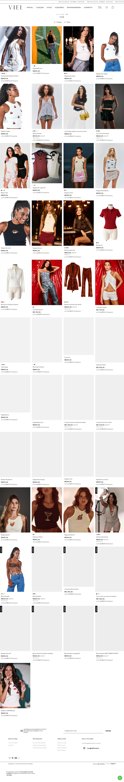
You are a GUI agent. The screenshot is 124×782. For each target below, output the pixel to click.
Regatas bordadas (74, 7)
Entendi (9, 775)
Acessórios (59, 7)
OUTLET (49, 7)
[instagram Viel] (84, 748)
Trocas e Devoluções (39, 742)
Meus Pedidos (61, 750)
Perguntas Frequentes (39, 745)
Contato (10, 745)
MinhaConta (100, 7)
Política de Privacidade (40, 747)
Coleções (40, 7)
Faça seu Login (61, 742)
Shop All (30, 7)
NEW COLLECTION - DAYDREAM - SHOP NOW (45, 1)
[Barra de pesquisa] (107, 7)
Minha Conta (61, 745)
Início (57, 14)
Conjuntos (88, 7)
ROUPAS (62, 14)
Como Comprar (13, 742)
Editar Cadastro (62, 747)
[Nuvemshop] (99, 764)
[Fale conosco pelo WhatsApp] (120, 778)
